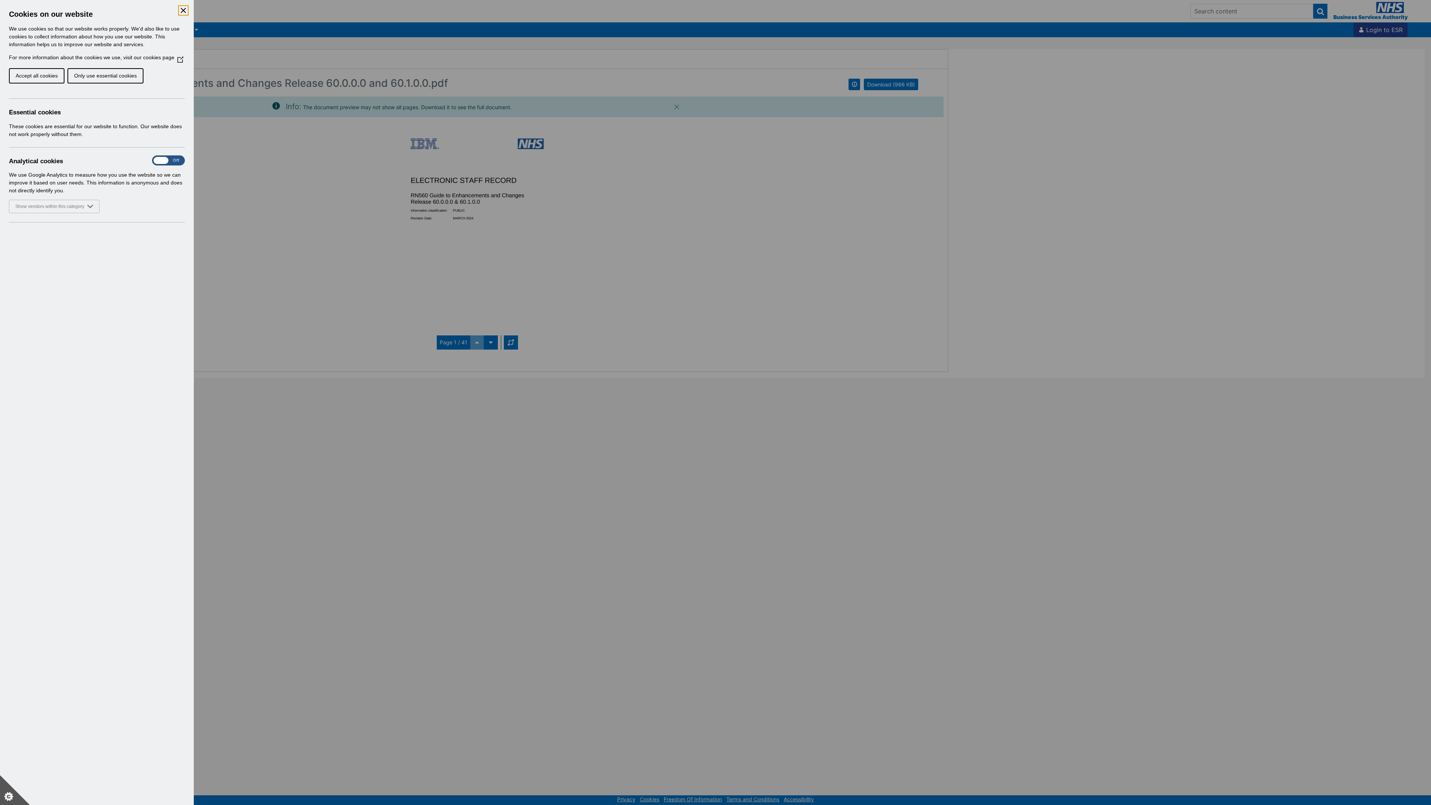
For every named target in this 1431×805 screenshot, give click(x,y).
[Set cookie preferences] (15, 790)
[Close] (183, 10)
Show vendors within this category (49, 206)
